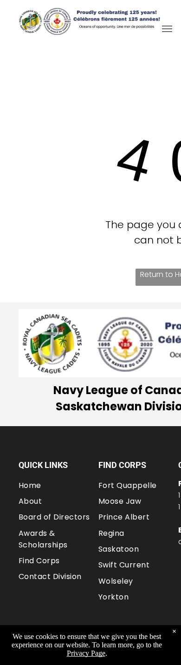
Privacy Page (86, 653)
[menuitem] (58, 485)
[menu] (167, 29)
